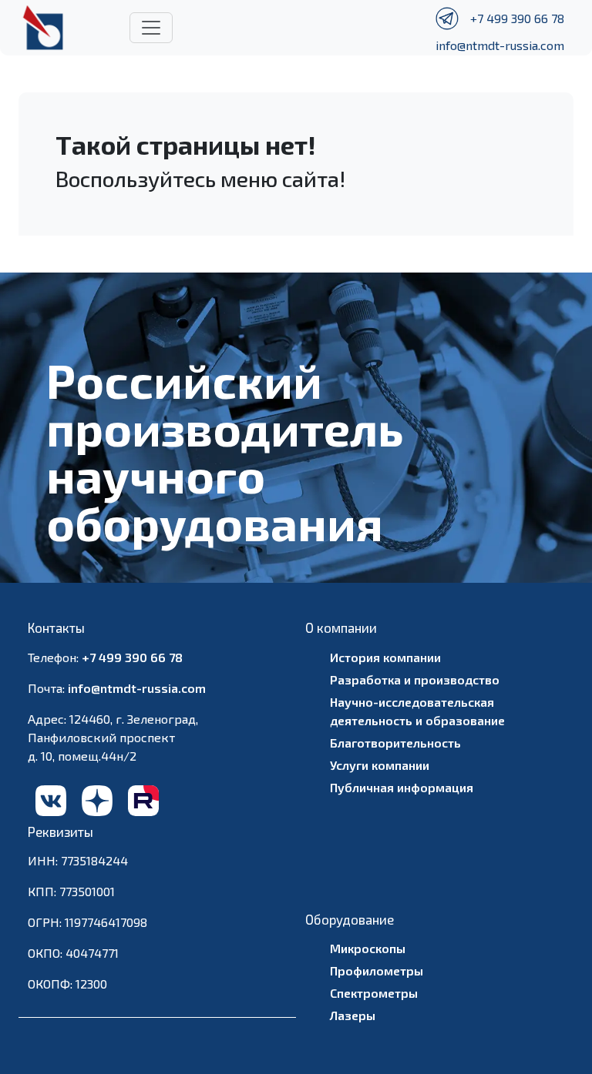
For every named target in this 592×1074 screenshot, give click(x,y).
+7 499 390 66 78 (517, 18)
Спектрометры (374, 992)
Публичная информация (401, 787)
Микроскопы (367, 948)
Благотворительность (395, 742)
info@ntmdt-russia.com (500, 45)
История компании (385, 657)
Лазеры (352, 1015)
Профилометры (376, 970)
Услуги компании (379, 765)
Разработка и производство (415, 679)
